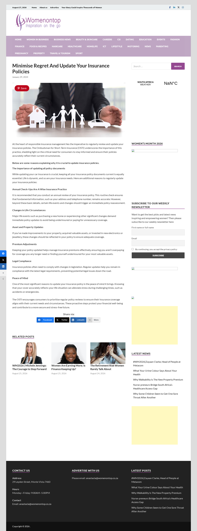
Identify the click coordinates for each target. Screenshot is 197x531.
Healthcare (75, 46)
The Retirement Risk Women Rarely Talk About (107, 367)
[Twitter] (3, 260)
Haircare (57, 46)
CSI (119, 39)
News (148, 46)
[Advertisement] (155, 325)
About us (43, 7)
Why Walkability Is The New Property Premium (158, 379)
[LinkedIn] (174, 7)
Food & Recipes (38, 46)
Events (161, 39)
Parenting (162, 46)
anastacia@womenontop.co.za (35, 503)
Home (34, 7)
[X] (178, 7)
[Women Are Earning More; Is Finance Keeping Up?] (68, 352)
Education (145, 39)
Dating (130, 39)
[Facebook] (170, 7)
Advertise (54, 7)
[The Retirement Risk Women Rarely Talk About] (107, 352)
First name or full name (143, 227)
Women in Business (38, 39)
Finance (19, 46)
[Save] (68, 136)
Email (134, 238)
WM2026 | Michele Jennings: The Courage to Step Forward (29, 367)
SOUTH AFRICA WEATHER (158, 83)
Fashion (175, 39)
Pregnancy (21, 53)
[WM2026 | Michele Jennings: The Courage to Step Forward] (29, 352)
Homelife (92, 46)
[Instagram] (183, 7)
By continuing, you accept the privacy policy (156, 249)
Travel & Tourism (60, 53)
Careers (107, 39)
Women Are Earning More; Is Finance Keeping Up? (68, 367)
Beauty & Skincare (86, 39)
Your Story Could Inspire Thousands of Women (82, 7)
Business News (62, 39)
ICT (104, 46)
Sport (79, 53)
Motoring (133, 46)
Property (39, 53)
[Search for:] (158, 66)
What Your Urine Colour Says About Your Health (157, 487)
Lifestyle (116, 46)
